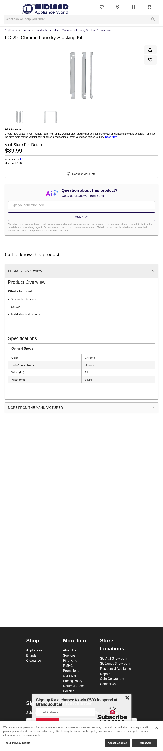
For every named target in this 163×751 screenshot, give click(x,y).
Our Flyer (69, 675)
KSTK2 (18, 163)
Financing (70, 660)
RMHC (68, 665)
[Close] (156, 727)
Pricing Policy (72, 681)
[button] (12, 7)
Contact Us (108, 684)
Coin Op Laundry (112, 678)
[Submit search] (153, 19)
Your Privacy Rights (17, 742)
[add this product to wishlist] (150, 60)
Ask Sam (81, 216)
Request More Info (84, 173)
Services (69, 655)
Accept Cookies (117, 742)
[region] (81, 736)
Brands (31, 655)
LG (21, 159)
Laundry (26, 30)
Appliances (11, 30)
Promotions (71, 670)
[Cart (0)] (149, 7)
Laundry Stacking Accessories (93, 30)
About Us (69, 650)
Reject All (145, 742)
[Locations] (117, 7)
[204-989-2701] (133, 7)
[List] (102, 7)
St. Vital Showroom (113, 658)
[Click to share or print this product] (150, 49)
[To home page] (45, 7)
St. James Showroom (115, 663)
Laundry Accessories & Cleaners (53, 30)
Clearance (33, 660)
